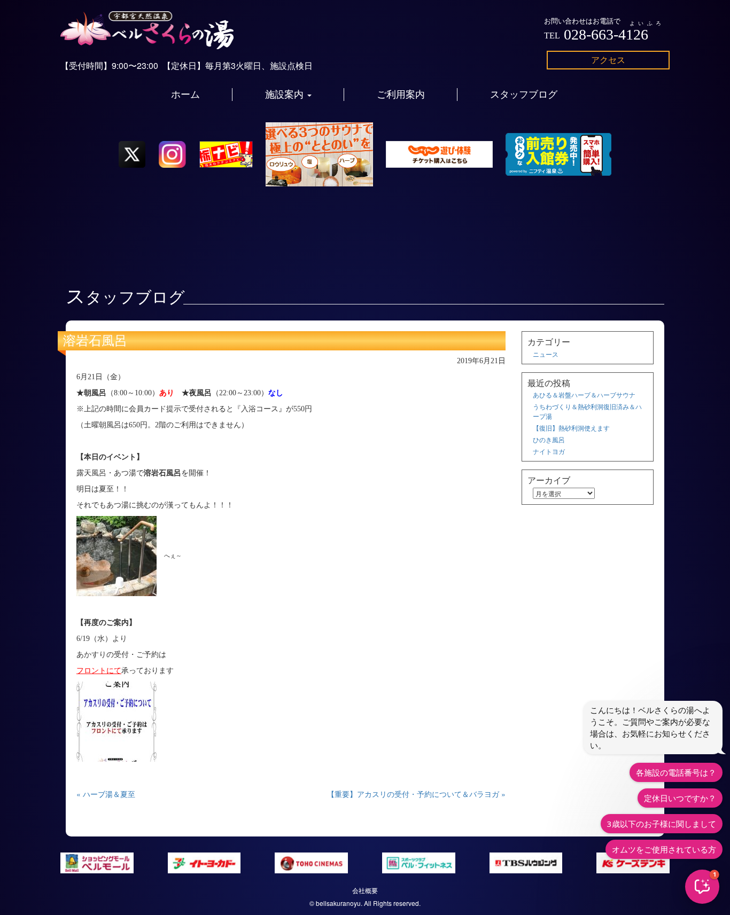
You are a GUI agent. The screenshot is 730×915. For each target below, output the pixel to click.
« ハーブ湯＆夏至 (105, 793)
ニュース (545, 353)
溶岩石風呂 (95, 341)
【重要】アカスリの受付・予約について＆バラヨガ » (416, 793)
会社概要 (365, 890)
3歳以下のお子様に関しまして (661, 823)
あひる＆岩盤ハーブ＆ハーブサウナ (584, 394)
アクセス (608, 59)
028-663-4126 (606, 34)
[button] (702, 887)
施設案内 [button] (285, 94)
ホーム (185, 94)
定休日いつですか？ (680, 798)
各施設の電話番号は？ (676, 772)
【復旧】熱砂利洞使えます (571, 427)
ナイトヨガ (549, 451)
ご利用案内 (401, 94)
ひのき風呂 (549, 439)
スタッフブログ (523, 94)
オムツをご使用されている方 (664, 849)
